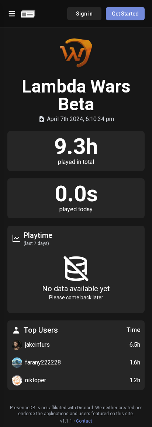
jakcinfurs (37, 344)
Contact (84, 421)
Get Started (125, 14)
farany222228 (43, 362)
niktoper (35, 380)
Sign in (84, 14)
